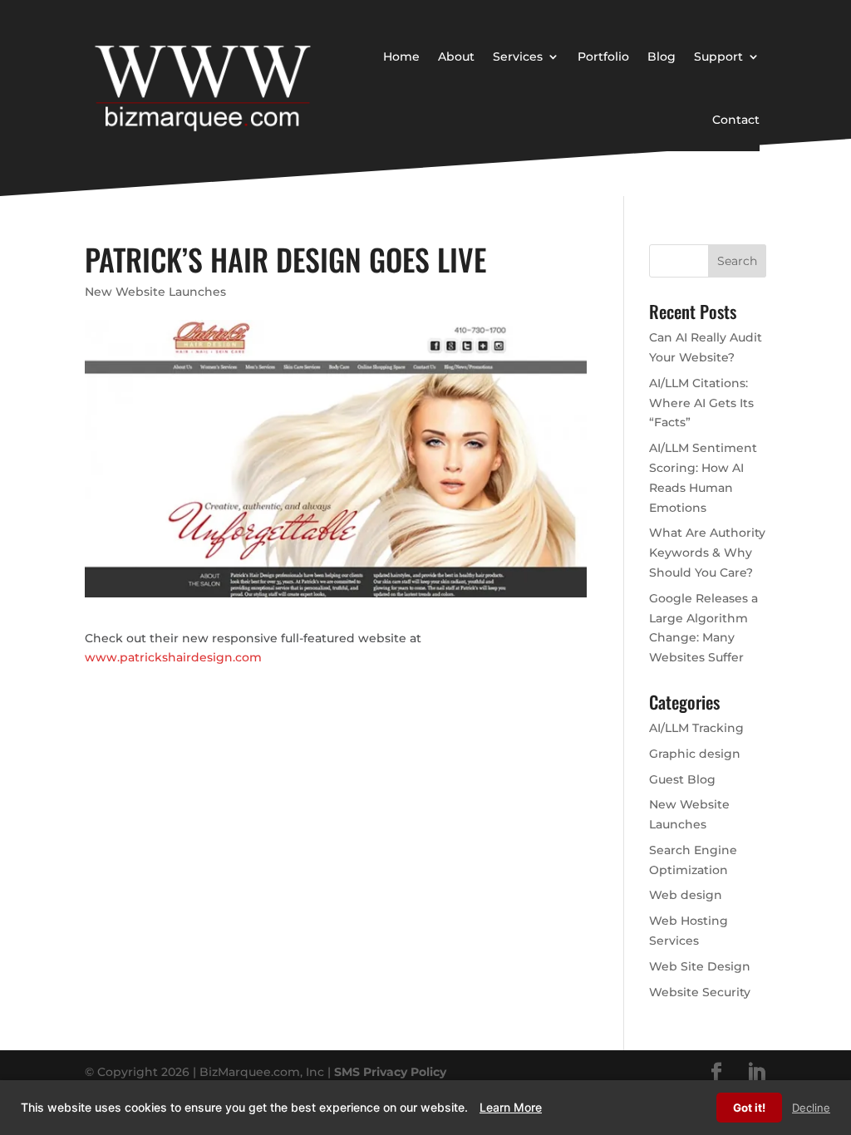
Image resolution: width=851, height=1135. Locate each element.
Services (518, 56)
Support (718, 56)
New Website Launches (155, 291)
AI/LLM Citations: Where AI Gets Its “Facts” (701, 403)
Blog (661, 56)
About (456, 56)
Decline (811, 1107)
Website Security (699, 992)
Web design (685, 894)
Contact (736, 119)
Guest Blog (682, 779)
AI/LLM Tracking (696, 727)
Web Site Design (699, 966)
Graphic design (694, 753)
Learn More (511, 1107)
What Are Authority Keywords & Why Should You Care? (707, 552)
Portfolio (603, 56)
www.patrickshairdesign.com (173, 657)
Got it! (749, 1107)
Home (401, 56)
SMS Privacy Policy (390, 1071)
